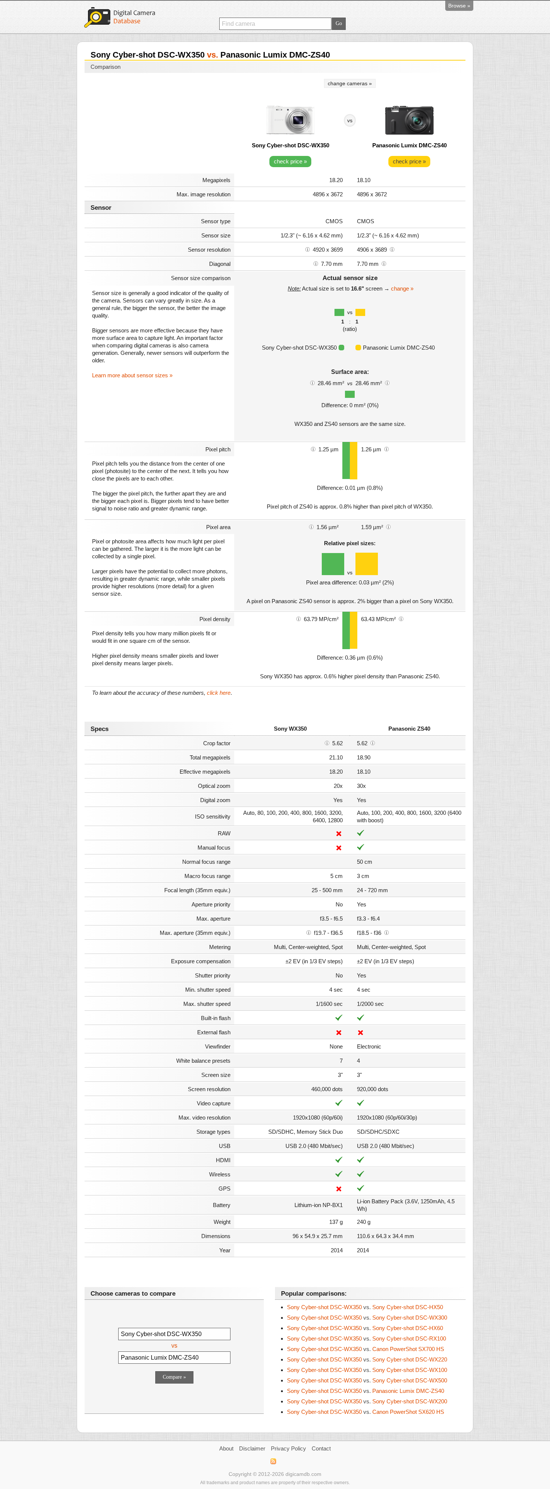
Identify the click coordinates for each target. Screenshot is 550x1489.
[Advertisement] (159, 124)
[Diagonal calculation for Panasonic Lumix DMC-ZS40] (384, 263)
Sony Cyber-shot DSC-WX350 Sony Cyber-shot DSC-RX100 (366, 1338)
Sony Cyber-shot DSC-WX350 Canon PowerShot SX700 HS (365, 1349)
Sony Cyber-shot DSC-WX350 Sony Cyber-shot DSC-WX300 (367, 1317)
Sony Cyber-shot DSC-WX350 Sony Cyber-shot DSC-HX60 (365, 1328)
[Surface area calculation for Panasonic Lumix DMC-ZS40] (387, 382)
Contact (321, 1448)
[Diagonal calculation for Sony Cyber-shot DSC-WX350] (316, 263)
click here (218, 693)
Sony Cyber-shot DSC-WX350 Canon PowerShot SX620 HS (365, 1412)
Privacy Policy (288, 1448)
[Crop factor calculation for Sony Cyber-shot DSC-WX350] (327, 742)
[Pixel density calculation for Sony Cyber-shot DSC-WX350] (298, 618)
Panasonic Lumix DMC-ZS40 (409, 145)
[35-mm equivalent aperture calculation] (308, 932)
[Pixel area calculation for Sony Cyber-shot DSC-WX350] (311, 526)
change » (402, 288)
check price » (290, 161)
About (226, 1448)
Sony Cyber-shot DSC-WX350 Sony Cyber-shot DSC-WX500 (367, 1380)
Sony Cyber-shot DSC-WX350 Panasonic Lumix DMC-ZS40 (365, 1391)
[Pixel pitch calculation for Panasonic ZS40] (386, 448)
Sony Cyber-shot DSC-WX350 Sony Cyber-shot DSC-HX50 (365, 1307)
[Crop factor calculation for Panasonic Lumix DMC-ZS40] (372, 742)
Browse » (459, 6)
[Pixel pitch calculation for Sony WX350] (313, 448)
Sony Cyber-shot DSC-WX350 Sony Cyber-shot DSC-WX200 (367, 1401)
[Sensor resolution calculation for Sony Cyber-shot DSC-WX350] (307, 249)
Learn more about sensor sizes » (132, 375)
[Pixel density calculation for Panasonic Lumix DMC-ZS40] (401, 618)
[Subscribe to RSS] (273, 1461)
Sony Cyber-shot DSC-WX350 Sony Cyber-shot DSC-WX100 (367, 1370)
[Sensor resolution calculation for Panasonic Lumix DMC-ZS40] (392, 249)
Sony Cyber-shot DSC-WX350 (290, 145)
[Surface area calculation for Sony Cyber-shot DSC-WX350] (312, 382)
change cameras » (350, 83)
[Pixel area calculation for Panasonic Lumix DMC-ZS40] (388, 526)
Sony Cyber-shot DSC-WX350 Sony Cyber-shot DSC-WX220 (367, 1359)
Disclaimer (252, 1448)
